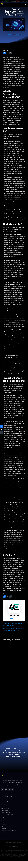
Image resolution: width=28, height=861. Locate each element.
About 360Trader (5, 808)
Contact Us (4, 824)
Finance (13, 34)
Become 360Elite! (13, 762)
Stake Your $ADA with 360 (7, 815)
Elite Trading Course (6, 801)
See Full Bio (13, 618)
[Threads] (9, 789)
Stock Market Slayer (6, 799)
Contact (17, 846)
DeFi (9, 34)
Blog (2, 817)
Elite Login (3, 828)
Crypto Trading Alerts (6, 796)
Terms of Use (4, 835)
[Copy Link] (10, 53)
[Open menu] (25, 4)
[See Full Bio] (18, 618)
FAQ (2, 826)
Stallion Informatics (16, 844)
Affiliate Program (5, 812)
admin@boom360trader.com (8, 830)
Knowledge (19, 34)
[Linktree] (12, 789)
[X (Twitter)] (7, 53)
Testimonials (4, 810)
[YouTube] (6, 789)
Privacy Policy (4, 833)
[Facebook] (4, 53)
